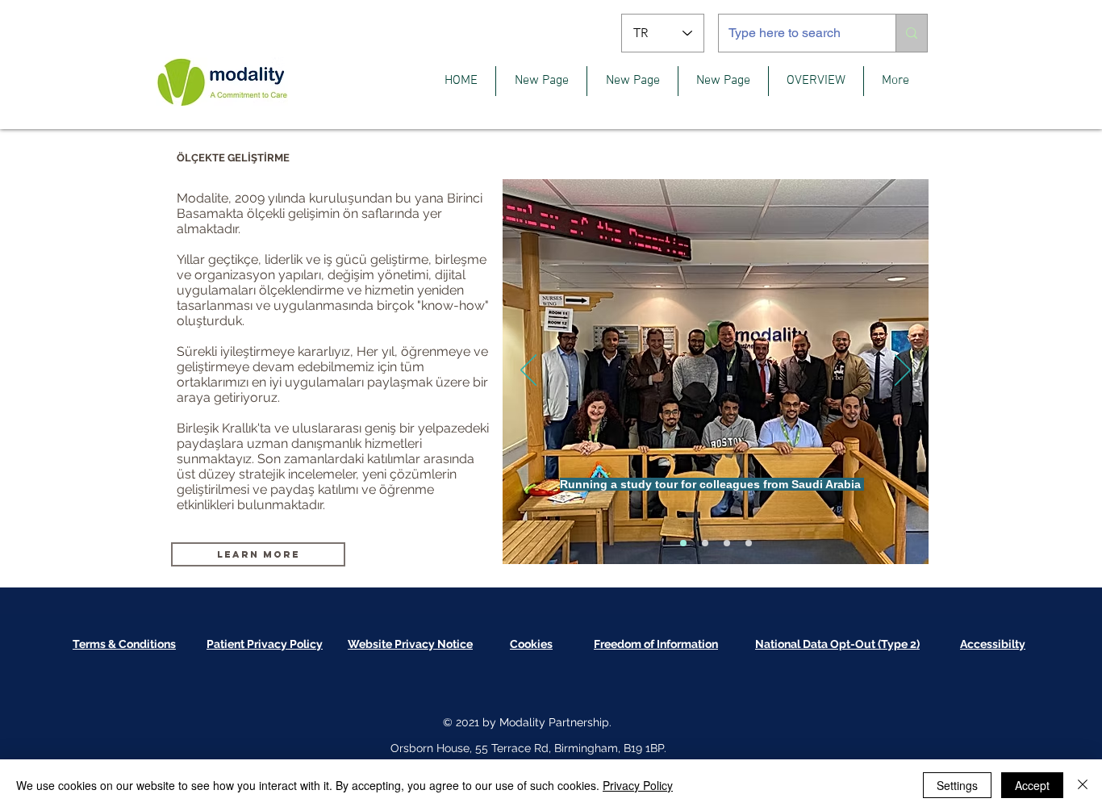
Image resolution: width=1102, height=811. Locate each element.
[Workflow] (727, 543)
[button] (816, 81)
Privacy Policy (638, 785)
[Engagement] (748, 543)
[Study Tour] (683, 543)
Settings (957, 785)
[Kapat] (1082, 785)
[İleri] (903, 371)
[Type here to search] (911, 33)
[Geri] (528, 371)
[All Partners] (705, 543)
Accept (1032, 785)
